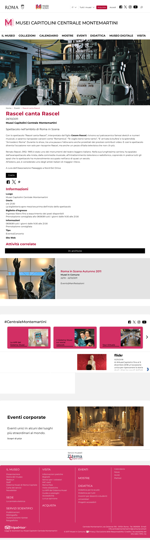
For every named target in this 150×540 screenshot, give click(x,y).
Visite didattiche (50, 487)
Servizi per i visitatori (52, 479)
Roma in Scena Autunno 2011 (81, 271)
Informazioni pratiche (52, 474)
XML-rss (142, 534)
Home (8, 108)
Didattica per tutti (86, 493)
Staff (8, 482)
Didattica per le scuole (89, 490)
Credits (128, 532)
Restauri (10, 479)
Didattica (97, 35)
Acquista (102, 7)
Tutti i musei (86, 7)
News (117, 472)
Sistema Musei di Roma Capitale (21, 485)
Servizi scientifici (19, 508)
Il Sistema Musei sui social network (64, 342)
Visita (141, 35)
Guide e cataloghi (50, 493)
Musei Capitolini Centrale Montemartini (67, 23)
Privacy (92, 532)
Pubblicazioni (13, 512)
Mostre (67, 35)
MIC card (46, 482)
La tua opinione (49, 498)
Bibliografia (11, 515)
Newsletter (11, 490)
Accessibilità (48, 496)
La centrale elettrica (15, 501)
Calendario (48, 35)
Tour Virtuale (109, 345)
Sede (10, 497)
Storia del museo (14, 477)
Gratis (11, 175)
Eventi (82, 35)
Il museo (8, 35)
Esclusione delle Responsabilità (110, 532)
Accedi (113, 7)
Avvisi (117, 475)
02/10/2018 (128, 365)
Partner (117, 478)
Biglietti (46, 477)
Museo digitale (121, 35)
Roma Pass (47, 485)
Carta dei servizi (13, 487)
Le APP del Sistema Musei (17, 343)
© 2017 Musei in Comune (74, 532)
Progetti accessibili (87, 502)
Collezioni (27, 35)
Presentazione (13, 474)
